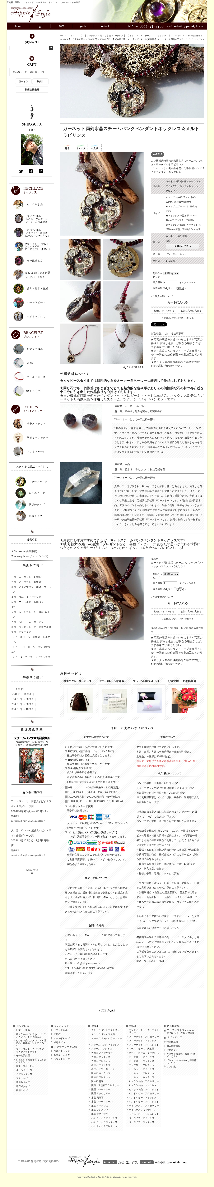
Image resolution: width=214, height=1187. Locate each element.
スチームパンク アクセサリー (106, 1030)
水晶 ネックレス (99, 1106)
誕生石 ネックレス (100, 1073)
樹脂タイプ (22, 1090)
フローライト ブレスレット (144, 1045)
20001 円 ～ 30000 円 (23, 704)
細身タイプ (59, 1042)
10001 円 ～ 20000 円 (23, 699)
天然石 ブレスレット (102, 1061)
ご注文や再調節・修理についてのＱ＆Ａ (181, 1055)
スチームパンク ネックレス (105, 1045)
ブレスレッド (61, 1026)
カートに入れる (177, 302)
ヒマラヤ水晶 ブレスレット (144, 1089)
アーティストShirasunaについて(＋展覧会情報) (180, 1031)
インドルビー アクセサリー (144, 1093)
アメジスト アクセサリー (143, 1057)
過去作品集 (173, 1026)
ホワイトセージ (62, 1059)
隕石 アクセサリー (100, 1093)
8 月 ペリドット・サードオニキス (31, 627)
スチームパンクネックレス (155, 35)
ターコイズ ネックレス (141, 1122)
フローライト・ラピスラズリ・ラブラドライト (30, 1050)
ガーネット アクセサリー (143, 1069)
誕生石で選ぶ (121, 39)
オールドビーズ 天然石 (141, 1049)
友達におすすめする (164, 310)
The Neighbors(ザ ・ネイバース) (29, 556)
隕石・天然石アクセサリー (105, 1085)
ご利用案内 (172, 1050)
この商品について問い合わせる (178, 318)
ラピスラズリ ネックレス (142, 1110)
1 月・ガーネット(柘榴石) (142, 39)
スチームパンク (24, 1078)
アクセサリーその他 (65, 1046)
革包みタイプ (23, 1082)
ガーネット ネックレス (141, 1077)
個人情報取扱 (173, 1046)
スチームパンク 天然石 (103, 1034)
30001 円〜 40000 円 (98, 39)
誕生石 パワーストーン (103, 1069)
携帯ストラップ (62, 1051)
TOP (62, 35)
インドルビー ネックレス (143, 1098)
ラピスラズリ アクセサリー (144, 1106)
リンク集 (171, 1066)
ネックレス (75, 35)
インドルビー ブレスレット (144, 1101)
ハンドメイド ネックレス (104, 1122)
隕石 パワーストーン (102, 1089)
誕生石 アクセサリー (102, 1065)
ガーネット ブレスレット (143, 1073)
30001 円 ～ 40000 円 (23, 709)
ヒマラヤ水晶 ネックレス (143, 1085)
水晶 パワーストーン (102, 1101)
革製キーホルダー (63, 1055)
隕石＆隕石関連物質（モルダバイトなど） (31, 1061)
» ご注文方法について (162, 296)
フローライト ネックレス (143, 1040)
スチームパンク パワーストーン (106, 1039)
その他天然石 (23, 1055)
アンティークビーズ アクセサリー (144, 1031)
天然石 (57, 1034)
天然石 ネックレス (100, 1057)
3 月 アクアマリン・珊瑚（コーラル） (31, 590)
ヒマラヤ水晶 (23, 1030)
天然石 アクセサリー (102, 1053)
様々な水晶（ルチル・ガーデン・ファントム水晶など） (31, 1035)
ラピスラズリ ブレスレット (144, 1114)
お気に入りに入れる (191, 310)
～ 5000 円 (17, 689)
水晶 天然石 (97, 1098)
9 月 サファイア (21, 632)
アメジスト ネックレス (141, 1061)
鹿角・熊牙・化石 (25, 1066)
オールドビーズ (24, 1070)
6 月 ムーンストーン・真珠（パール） (31, 615)
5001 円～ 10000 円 (22, 694)
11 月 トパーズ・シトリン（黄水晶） (30, 650)
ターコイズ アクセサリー (143, 1118)
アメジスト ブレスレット (143, 1065)
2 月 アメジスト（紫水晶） (27, 582)
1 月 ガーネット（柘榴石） (27, 577)
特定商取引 (172, 1042)
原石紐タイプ (23, 1086)
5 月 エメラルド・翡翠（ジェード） (30, 605)
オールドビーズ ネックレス (144, 1053)
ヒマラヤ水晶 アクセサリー (144, 1081)
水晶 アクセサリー (100, 1114)
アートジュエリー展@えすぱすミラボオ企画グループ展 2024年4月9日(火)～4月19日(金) (31, 806)
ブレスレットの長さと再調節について (181, 1061)
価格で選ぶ (79, 39)
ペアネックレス (24, 1074)
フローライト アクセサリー (144, 1036)
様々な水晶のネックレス (111, 35)
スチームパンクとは (101, 1049)
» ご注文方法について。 (163, 597)
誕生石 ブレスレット (102, 1077)
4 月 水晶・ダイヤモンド (26, 597)
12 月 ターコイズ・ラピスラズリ (30, 657)
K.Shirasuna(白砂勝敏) (24, 551)
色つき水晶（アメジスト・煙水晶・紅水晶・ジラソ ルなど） (31, 1042)
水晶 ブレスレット (100, 1110)
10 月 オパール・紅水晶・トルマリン (30, 640)
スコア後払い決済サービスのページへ (157, 927)
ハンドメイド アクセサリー (105, 1118)
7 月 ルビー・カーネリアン (27, 622)
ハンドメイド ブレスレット (105, 1126)
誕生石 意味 (97, 1081)
